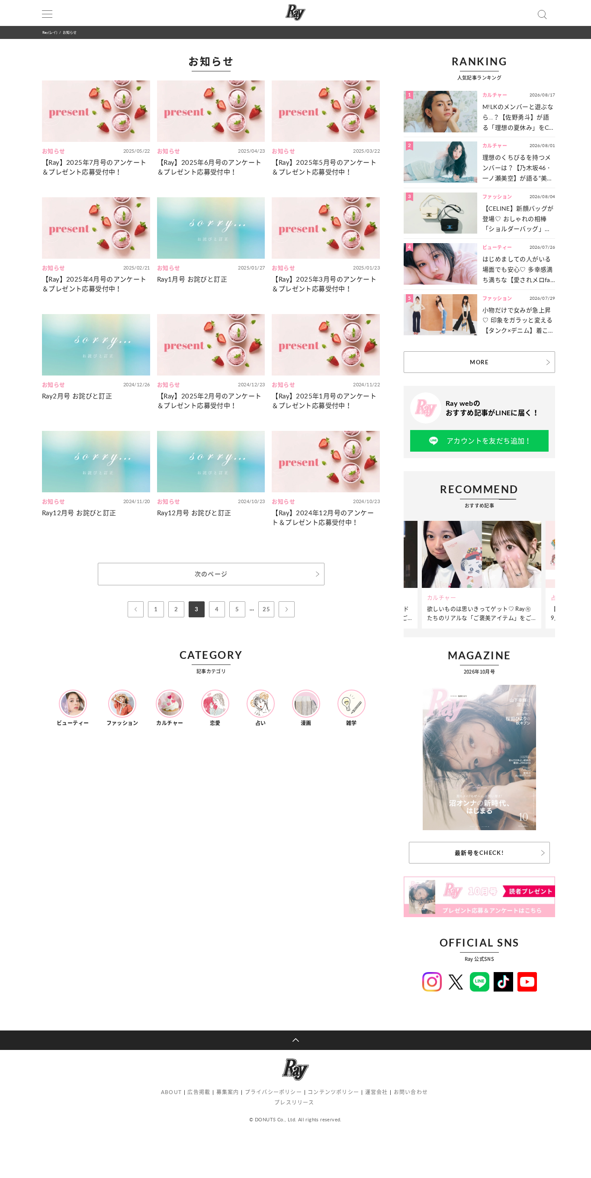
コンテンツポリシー (333, 1092)
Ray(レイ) (49, 32)
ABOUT (171, 1092)
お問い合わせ (411, 1092)
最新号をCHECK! (479, 852)
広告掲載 (198, 1092)
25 (266, 609)
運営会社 (376, 1092)
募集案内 (227, 1092)
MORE (479, 362)
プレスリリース (294, 1102)
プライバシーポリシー (273, 1092)
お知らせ (70, 32)
